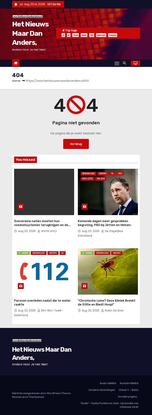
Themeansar (36, 397)
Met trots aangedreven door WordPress (36, 393)
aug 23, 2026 (27, 231)
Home (16, 81)
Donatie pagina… (128, 396)
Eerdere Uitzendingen (102, 390)
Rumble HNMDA (129, 383)
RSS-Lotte (87, 178)
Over (75, 35)
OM (91, 35)
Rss (120, 173)
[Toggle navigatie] (117, 63)
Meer (84, 35)
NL (112, 173)
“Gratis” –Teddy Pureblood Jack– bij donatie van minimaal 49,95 (109, 405)
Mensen (101, 35)
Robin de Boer (114, 310)
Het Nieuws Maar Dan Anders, (30, 33)
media (112, 35)
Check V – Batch (128, 390)
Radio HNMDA (108, 383)
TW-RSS (101, 178)
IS (63, 35)
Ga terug (76, 144)
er (69, 35)
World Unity (48, 231)
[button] (125, 63)
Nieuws (103, 173)
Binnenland (88, 173)
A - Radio (23, 253)
